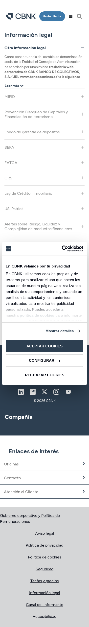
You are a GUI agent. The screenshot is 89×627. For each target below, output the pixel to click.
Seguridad (44, 568)
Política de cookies (44, 557)
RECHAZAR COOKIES (44, 375)
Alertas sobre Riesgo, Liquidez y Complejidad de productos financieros (38, 226)
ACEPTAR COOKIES (44, 346)
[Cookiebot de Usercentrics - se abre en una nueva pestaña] (62, 248)
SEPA (9, 147)
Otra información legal (25, 47)
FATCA (10, 162)
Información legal (44, 592)
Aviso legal (44, 533)
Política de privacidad (44, 545)
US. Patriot (13, 208)
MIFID (9, 96)
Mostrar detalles (59, 331)
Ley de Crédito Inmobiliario (28, 193)
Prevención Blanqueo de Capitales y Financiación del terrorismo (36, 114)
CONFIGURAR (41, 360)
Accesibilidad (44, 616)
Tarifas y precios (44, 580)
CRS (8, 177)
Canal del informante (44, 604)
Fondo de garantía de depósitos (32, 131)
